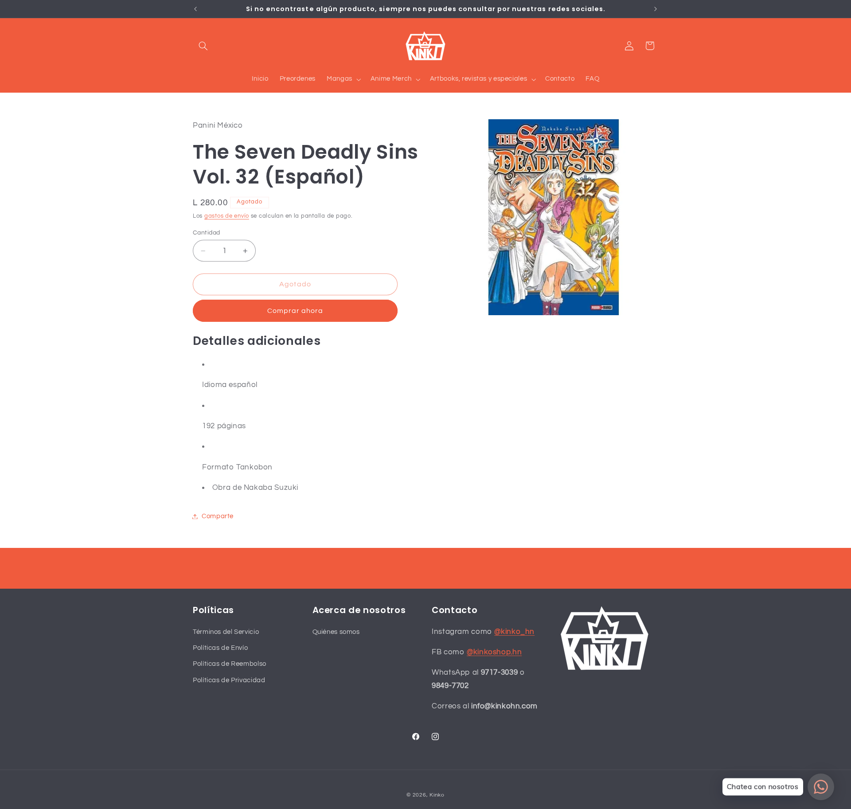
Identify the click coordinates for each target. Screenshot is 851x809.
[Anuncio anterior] (195, 9)
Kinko (437, 795)
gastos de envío (226, 216)
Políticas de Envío (220, 648)
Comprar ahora (295, 310)
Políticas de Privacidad (229, 679)
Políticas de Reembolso (229, 663)
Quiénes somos (336, 631)
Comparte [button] (218, 516)
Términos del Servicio (226, 631)
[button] (203, 45)
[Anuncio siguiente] (655, 9)
